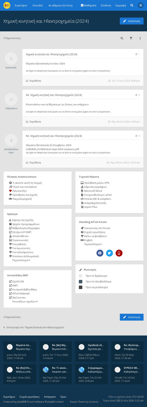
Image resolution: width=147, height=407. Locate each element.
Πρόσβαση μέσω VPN (96, 182)
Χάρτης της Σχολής (22, 220)
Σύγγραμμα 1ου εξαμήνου (103, 368)
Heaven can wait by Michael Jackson (60, 371)
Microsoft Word (93, 191)
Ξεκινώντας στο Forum (97, 228)
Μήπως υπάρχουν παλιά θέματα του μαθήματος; (24, 371)
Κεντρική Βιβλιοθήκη (24, 289)
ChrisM (118, 377)
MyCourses (19, 297)
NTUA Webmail (20, 293)
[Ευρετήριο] (6, 5)
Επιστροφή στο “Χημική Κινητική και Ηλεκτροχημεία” (35, 327)
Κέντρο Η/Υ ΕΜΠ (21, 232)
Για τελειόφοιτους (22, 252)
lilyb (9, 377)
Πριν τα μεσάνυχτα (97, 287)
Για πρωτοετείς (21, 248)
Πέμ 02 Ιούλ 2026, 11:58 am (16, 356)
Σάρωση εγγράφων (95, 186)
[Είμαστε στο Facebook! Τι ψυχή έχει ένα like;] (99, 253)
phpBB (20, 401)
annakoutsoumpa (11, 151)
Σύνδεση (106, 5)
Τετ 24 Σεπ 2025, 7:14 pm (125, 379)
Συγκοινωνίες (20, 240)
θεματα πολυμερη (60, 349)
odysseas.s (11, 108)
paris (9, 355)
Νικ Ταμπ (48, 377)
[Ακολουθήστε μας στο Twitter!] (109, 253)
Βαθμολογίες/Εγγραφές (26, 228)
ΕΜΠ (15, 285)
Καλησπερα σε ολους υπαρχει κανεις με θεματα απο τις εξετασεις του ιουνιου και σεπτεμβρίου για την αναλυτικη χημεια (132, 371)
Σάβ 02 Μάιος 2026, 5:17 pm (89, 356)
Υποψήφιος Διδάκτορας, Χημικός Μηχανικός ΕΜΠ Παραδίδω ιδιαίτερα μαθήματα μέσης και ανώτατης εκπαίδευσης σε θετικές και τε (132, 349)
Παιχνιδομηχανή (22, 199)
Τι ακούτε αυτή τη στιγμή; (27, 182)
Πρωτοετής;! (19, 191)
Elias (81, 355)
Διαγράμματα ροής (95, 203)
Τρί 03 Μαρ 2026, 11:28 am (124, 356)
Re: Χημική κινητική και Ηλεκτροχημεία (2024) (54, 95)
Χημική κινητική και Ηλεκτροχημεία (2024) (46, 21)
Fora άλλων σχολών (24, 301)
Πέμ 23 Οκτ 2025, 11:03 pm (54, 379)
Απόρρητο (50, 396)
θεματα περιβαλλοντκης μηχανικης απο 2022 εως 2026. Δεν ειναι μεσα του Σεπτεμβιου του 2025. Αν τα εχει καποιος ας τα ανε (24, 349)
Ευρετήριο (9, 396)
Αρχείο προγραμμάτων (25, 224)
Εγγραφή (121, 5)
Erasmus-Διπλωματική (25, 256)
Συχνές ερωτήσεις (94, 232)
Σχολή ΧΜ (18, 281)
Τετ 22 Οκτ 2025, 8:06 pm (90, 379)
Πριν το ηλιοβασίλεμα (98, 281)
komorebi (11, 67)
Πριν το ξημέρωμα (96, 275)
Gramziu (93, 401)
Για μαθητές (19, 244)
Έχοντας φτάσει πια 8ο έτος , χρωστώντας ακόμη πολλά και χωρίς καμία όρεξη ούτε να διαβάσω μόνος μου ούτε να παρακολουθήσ (96, 349)
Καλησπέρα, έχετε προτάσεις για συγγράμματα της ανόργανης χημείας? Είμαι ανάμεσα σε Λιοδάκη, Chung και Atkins (96, 371)
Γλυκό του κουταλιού (24, 186)
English (88, 240)
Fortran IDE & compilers (97, 199)
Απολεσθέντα (20, 236)
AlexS (117, 355)
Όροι (63, 396)
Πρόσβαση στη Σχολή (24, 195)
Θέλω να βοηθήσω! (95, 236)
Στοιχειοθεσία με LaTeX (98, 195)
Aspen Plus (90, 207)
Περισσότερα (20, 260)
